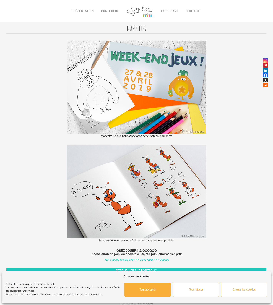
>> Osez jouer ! (145, 259)
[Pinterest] (265, 65)
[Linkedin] (265, 70)
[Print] (265, 85)
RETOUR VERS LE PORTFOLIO (136, 270)
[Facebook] (265, 75)
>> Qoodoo (162, 259)
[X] (265, 80)
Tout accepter (147, 289)
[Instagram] (265, 60)
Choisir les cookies (244, 289)
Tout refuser (196, 289)
